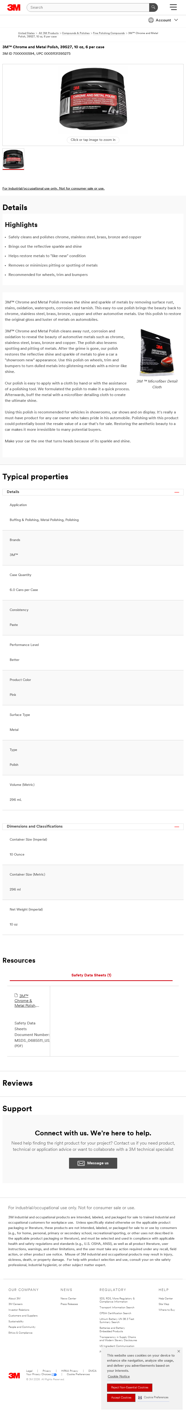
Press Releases (69, 1304)
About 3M (14, 1298)
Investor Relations (18, 1310)
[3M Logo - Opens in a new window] (14, 7)
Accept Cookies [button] (121, 1397)
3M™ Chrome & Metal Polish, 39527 (25, 1001)
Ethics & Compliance (20, 1333)
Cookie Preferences (78, 1374)
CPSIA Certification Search (115, 1313)
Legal (29, 1371)
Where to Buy (167, 1310)
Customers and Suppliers (23, 1316)
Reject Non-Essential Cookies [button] (129, 1387)
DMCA (92, 1371)
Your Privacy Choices (38, 1374)
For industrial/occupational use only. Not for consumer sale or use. (53, 189)
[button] (153, 1398)
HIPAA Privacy (69, 1371)
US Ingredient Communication (117, 1346)
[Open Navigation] (173, 9)
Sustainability (16, 1321)
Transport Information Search (117, 1307)
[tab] (91, 975)
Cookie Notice (119, 1377)
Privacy (47, 1371)
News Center (68, 1298)
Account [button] (163, 20)
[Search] (153, 7)
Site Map (164, 1304)
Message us (98, 1163)
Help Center (166, 1298)
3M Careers (15, 1304)
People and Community (22, 1327)
